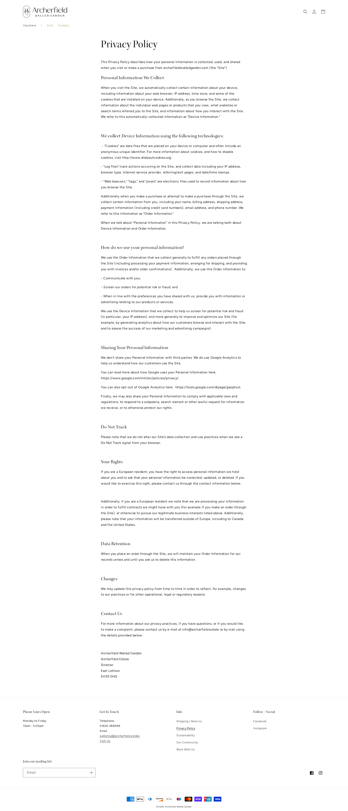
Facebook (260, 721)
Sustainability (185, 735)
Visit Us (105, 741)
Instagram (260, 728)
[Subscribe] (90, 772)
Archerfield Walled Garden (178, 806)
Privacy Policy (185, 728)
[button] (30, 25)
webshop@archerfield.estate (120, 736)
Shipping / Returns (189, 721)
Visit (50, 25)
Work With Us (185, 749)
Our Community (187, 742)
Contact (63, 25)
